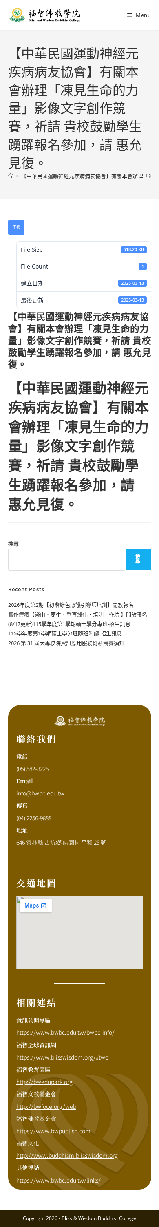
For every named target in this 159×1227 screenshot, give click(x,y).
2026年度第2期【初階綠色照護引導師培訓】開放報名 (71, 604)
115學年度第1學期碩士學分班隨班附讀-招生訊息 (65, 633)
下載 (16, 227)
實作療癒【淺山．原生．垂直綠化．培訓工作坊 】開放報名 (77, 614)
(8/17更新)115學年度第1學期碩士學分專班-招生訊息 (69, 624)
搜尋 (13, 543)
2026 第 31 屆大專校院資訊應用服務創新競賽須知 (66, 643)
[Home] (10, 176)
